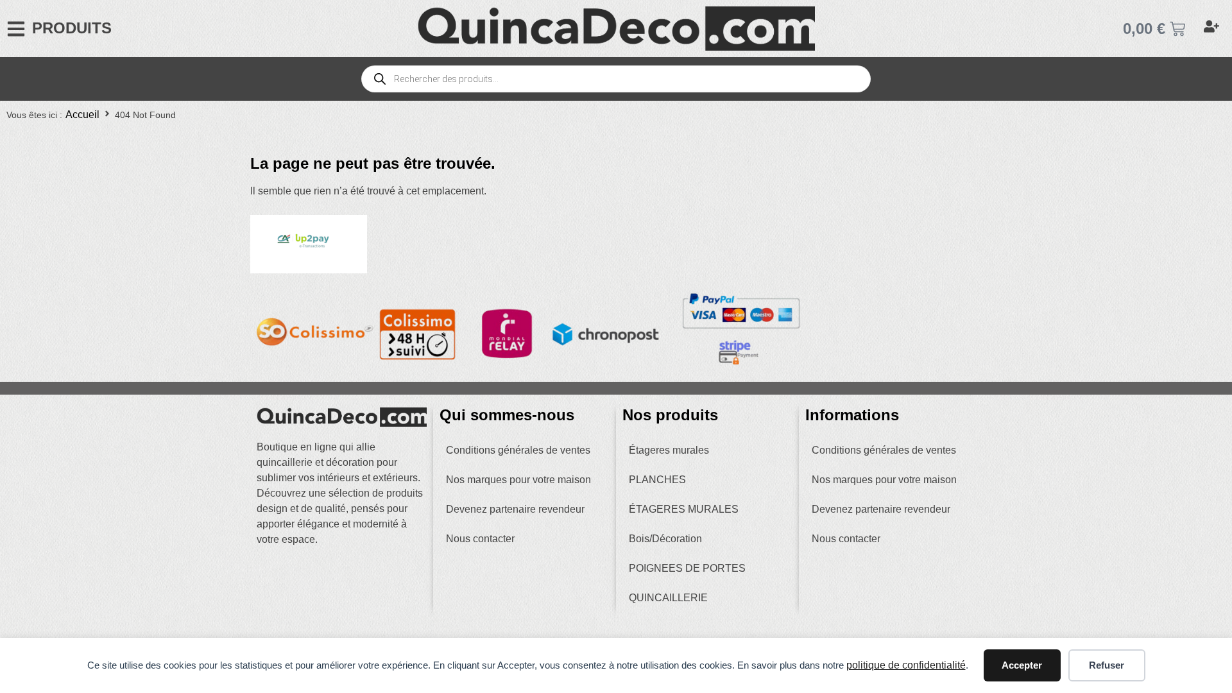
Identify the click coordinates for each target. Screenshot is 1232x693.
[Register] (1213, 28)
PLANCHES (657, 479)
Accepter (1022, 665)
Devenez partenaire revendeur (515, 509)
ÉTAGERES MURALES (684, 509)
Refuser (1106, 665)
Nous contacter (480, 538)
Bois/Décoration (665, 538)
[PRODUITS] (16, 28)
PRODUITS (72, 28)
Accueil (82, 114)
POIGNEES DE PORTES (687, 568)
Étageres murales (669, 450)
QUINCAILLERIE (668, 597)
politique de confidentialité (906, 665)
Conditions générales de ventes (518, 450)
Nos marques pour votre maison (518, 479)
